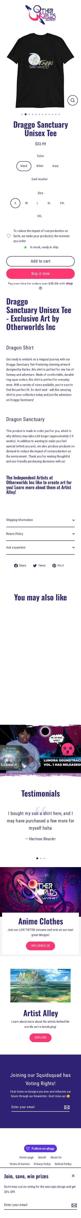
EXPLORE (41, 1037)
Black (24, 166)
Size (40, 193)
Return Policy (14, 534)
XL (49, 203)
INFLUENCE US (40, 946)
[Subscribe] (73, 1205)
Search (42, 1157)
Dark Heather (40, 179)
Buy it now (40, 273)
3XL (39, 216)
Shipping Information (19, 520)
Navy (56, 166)
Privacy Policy (42, 1164)
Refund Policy (63, 1164)
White (39, 166)
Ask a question (15, 547)
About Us (55, 1157)
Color (40, 156)
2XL (62, 203)
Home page (27, 1157)
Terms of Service (20, 1164)
